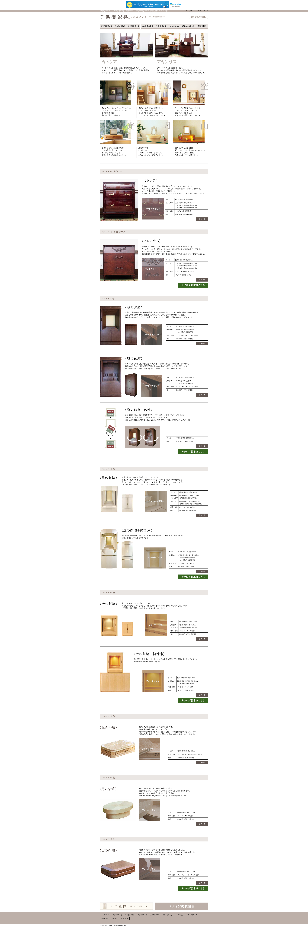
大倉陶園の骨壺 (155, 915)
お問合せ (114, 918)
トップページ (191, 11)
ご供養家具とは (117, 915)
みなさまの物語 (130, 915)
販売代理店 (105, 918)
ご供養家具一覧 (142, 915)
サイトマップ (203, 11)
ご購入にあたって (191, 915)
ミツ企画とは (179, 915)
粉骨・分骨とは (167, 915)
